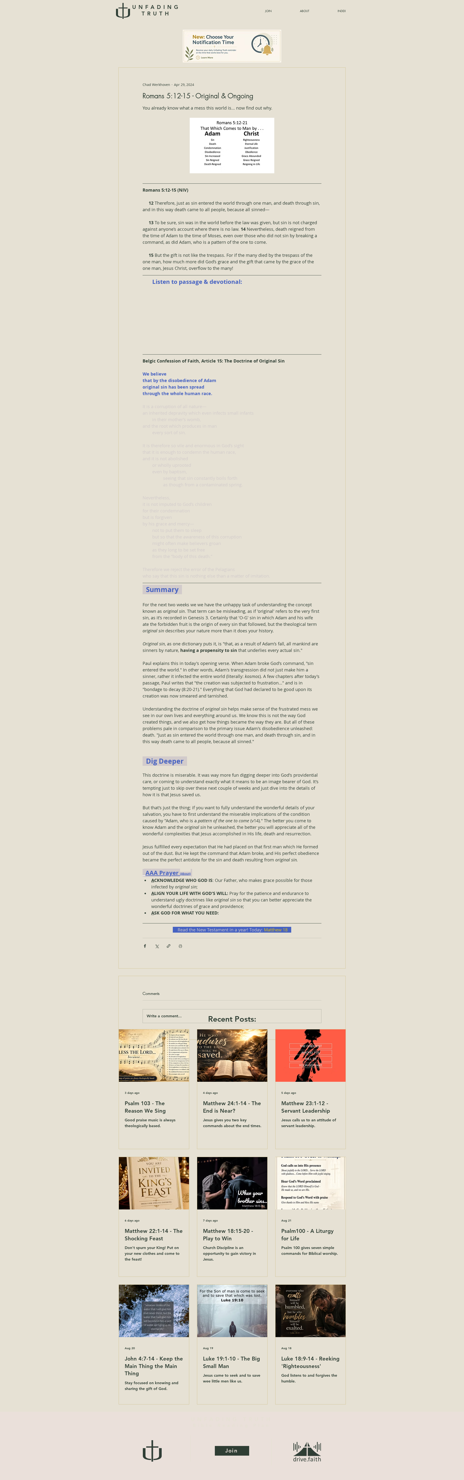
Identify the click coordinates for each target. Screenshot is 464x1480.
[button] (330, 11)
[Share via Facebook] (145, 946)
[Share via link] (168, 946)
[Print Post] (180, 946)
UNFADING (156, 10)
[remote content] (232, 319)
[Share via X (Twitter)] (156, 946)
